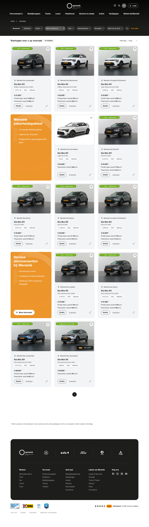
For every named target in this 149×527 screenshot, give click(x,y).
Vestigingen (70, 477)
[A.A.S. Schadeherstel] (46, 506)
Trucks (45, 483)
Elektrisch (46, 477)
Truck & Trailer (94, 480)
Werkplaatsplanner (73, 474)
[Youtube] (126, 473)
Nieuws (68, 483)
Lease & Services (95, 474)
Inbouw (91, 483)
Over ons (14, 512)
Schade (92, 477)
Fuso (21, 486)
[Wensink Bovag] (28, 506)
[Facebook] (113, 473)
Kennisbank (70, 486)
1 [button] (74, 394)
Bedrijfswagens (48, 480)
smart (21, 483)
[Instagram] (117, 473)
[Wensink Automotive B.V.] (74, 6)
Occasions (93, 490)
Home (13, 21)
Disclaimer (33, 512)
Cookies (23, 512)
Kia (20, 480)
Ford (21, 477)
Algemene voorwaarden (48, 512)
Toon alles (134, 28)
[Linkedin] (122, 473)
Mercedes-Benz (25, 474)
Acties (68, 480)
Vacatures (69, 490)
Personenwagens (49, 474)
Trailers (45, 486)
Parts (91, 486)
